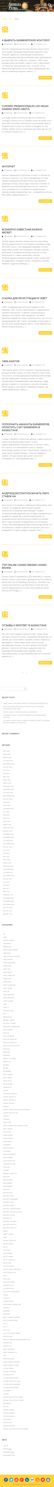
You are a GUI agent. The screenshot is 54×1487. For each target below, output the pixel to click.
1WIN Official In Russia (11, 956)
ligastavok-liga (9, 1164)
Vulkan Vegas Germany (11, 1384)
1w (4, 934)
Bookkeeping (8, 1084)
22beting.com (8, 1011)
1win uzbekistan (9, 963)
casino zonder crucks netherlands (16, 1110)
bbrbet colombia (9, 1058)
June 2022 (6, 853)
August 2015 (7, 911)
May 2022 (6, 856)
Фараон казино (9, 1426)
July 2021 (6, 882)
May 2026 (6, 751)
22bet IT (6, 1007)
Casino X (6, 1106)
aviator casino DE (10, 1039)
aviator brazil (8, 1036)
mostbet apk (8, 1193)
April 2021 (6, 891)
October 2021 (8, 872)
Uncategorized (22, 113)
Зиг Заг (6, 1407)
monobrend (7, 1186)
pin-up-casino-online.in (12, 1269)
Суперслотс (7, 1422)
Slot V (5, 1324)
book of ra (7, 1081)
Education (7, 1132)
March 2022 (7, 863)
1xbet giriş (7, 982)
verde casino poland (11, 1365)
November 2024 (8, 789)
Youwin (6, 1394)
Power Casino (8, 1301)
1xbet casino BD (9, 975)
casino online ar (9, 1100)
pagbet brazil (8, 1244)
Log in (5, 1446)
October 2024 (8, 793)
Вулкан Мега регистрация (13, 1397)
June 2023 (6, 815)
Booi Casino (7, 1078)
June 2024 (6, 802)
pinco (5, 1276)
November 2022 (8, 837)
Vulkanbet (7, 1391)
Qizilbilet (6, 1308)
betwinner (7, 1071)
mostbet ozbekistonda (12, 1209)
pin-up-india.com (9, 1272)
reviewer (6, 1314)
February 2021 (8, 895)
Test (4, 1355)
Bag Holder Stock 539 (11, 1046)
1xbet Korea (7, 988)
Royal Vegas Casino (10, 1320)
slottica (6, 1330)
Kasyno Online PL (9, 1154)
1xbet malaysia (8, 995)
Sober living (7, 1336)
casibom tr (7, 1087)
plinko (5, 1295)
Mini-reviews (7, 1180)
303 (4, 1014)
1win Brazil (7, 947)
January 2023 (7, 831)
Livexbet (6, 1170)
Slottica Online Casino (11, 1333)
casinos (6, 1116)
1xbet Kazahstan (9, 985)
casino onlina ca (9, 1097)
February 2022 (8, 866)
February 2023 (8, 828)
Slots (5, 1327)
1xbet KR (6, 991)
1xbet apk (6, 969)
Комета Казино (9, 1413)
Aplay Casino (8, 1030)
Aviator (6, 1033)
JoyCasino (7, 1151)
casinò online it (9, 1103)
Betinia (5, 1068)
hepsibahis (7, 1145)
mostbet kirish (8, 1205)
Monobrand (7, 1183)
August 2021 (7, 879)
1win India (7, 953)
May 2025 (6, 777)
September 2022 (8, 844)
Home (4, 19)
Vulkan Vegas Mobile (11, 1387)
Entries (7, 1449)
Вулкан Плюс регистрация (13, 1400)
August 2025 (7, 767)
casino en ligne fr (10, 1094)
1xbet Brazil (7, 972)
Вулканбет (7, 1403)
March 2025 (7, 783)
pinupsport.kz (8, 1285)
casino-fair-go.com (10, 1113)
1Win (5, 937)
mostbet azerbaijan (10, 1199)
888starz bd (7, 1017)
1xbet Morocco (9, 998)
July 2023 (6, 812)
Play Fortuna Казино (11, 1292)
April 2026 (6, 754)
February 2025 (8, 786)
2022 (10, 19)
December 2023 (8, 809)
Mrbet (5, 1231)
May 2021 (6, 888)
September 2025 (8, 764)
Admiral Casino (9, 1020)
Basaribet (6, 1055)
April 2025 (6, 780)
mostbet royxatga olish (12, 1212)
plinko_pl (6, 1298)
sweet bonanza (9, 1349)
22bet (5, 1004)
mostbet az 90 (8, 1196)
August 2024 (7, 799)
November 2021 (8, 869)
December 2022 (8, 834)
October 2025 (8, 761)
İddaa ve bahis (8, 1148)
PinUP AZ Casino (9, 1282)
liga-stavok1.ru (9, 1161)
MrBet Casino (8, 1234)
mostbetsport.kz (22, 44)
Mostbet (6, 1189)
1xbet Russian (8, 1001)
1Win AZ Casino (8, 940)
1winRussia (7, 966)
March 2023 (7, 824)
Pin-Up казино (8, 1266)
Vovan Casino (8, 1368)
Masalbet (6, 1177)
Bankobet (6, 1052)
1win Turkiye (8, 959)
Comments (8, 1452)
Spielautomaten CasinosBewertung (16, 1339)
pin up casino (8, 1256)
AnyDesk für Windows (11, 1027)
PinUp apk (6, 1279)
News (5, 1237)
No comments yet (39, 44)
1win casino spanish (10, 950)
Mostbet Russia (9, 1215)
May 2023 (6, 818)
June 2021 (6, 885)
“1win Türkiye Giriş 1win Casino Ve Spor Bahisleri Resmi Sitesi (25, 703)
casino (5, 1090)
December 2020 (8, 898)
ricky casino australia (11, 1317)
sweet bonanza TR (10, 1352)
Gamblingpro (8, 1138)
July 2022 (6, 850)
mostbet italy (8, 1202)
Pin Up (5, 1247)
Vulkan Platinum (9, 1371)
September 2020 (8, 904)
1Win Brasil (7, 943)
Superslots (7, 1346)
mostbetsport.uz (9, 1228)
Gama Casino (8, 1135)
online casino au (9, 1240)
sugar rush (7, 1343)
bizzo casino (8, 1074)
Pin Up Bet (7, 1250)
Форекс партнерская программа (15, 1429)
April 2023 (6, 821)
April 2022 (6, 860)
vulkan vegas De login (11, 1381)
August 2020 (7, 907)
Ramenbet (6, 1311)
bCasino (6, 1065)
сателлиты (7, 1419)
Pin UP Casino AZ (9, 1260)
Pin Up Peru (7, 1263)
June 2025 (6, 773)
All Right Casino (9, 1023)
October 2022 (8, 840)
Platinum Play (8, 1288)
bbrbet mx (7, 1062)
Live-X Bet (6, 1167)
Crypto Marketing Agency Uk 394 (15, 1125)
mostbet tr (7, 1218)
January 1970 (7, 914)
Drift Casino (7, 1129)
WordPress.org (9, 1455)
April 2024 (6, 805)
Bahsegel (6, 1049)
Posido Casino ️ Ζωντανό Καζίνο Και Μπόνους (20, 712)
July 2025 (6, 770)
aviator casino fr (9, 1042)
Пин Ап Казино (9, 1416)
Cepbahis (6, 1119)
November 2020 (8, 901)
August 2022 (7, 847)
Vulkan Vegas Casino (11, 1378)
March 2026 (7, 757)
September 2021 (8, 876)
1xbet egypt (7, 979)
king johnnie (8, 1157)
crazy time (7, 1122)
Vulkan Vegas (8, 1375)
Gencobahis (7, 1141)
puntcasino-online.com (12, 1304)
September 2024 (8, 796)
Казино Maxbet (9, 1410)
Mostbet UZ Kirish (10, 1221)
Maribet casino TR (10, 1173)
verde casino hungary (11, 1362)
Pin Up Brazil (8, 1253)
